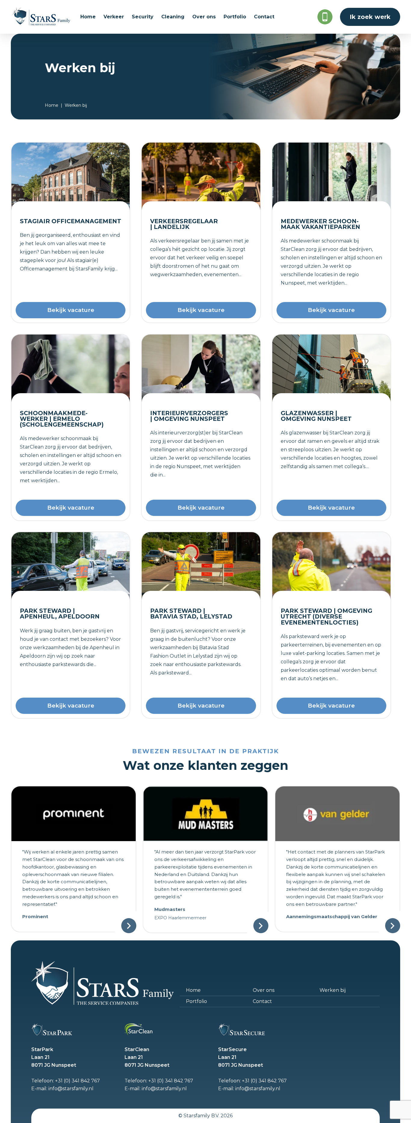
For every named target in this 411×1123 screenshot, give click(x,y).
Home (51, 105)
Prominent (35, 916)
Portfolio (196, 1001)
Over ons (263, 990)
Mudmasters (169, 909)
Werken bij (333, 990)
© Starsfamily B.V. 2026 (205, 1115)
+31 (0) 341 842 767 (77, 1081)
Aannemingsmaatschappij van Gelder (331, 916)
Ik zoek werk (370, 16)
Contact (262, 1001)
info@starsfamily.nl (71, 1088)
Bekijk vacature (70, 310)
